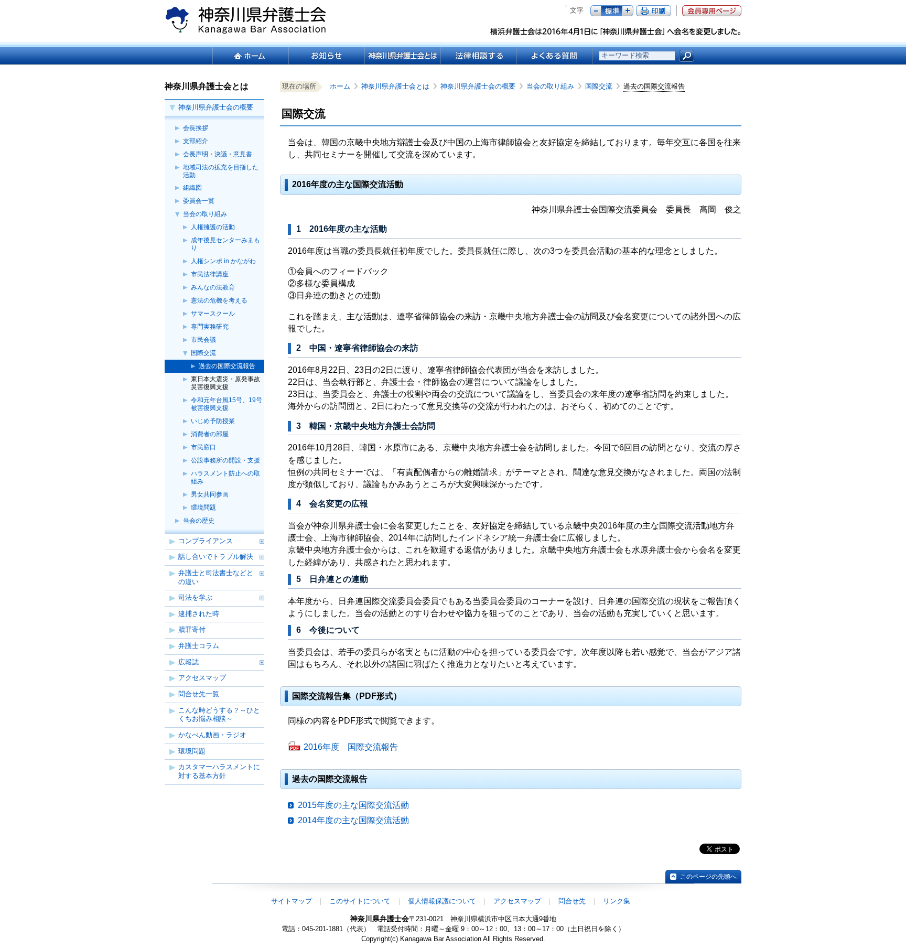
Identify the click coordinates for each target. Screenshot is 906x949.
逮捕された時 (198, 614)
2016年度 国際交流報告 (351, 746)
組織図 (192, 188)
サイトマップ (291, 901)
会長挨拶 (195, 128)
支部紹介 (195, 141)
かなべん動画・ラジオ (212, 735)
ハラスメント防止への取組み (225, 477)
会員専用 (711, 10)
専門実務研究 (210, 326)
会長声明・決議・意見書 (217, 154)
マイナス (595, 10)
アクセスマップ (202, 678)
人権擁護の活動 (213, 227)
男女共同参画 (210, 494)
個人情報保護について (442, 901)
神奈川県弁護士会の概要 (215, 107)
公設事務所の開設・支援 (225, 460)
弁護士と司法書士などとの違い (215, 577)
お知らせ (326, 55)
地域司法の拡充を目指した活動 (220, 171)
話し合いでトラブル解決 (215, 556)
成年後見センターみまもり (225, 244)
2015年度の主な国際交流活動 (353, 805)
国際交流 (203, 353)
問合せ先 (572, 901)
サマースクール (213, 313)
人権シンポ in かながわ (223, 261)
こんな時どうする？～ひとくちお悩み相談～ (219, 714)
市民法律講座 (210, 274)
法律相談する (478, 55)
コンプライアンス (205, 541)
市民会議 (203, 340)
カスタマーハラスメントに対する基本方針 (219, 771)
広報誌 (188, 662)
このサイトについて (360, 901)
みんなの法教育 (213, 287)
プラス (627, 10)
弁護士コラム (198, 646)
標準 (611, 10)
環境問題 (203, 507)
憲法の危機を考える (219, 300)
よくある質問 (554, 55)
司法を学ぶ (195, 597)
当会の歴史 (198, 520)
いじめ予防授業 (213, 421)
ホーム (250, 55)
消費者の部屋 (210, 434)
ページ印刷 (653, 10)
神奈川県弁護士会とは (402, 55)
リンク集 (616, 901)
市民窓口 (203, 447)
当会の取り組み (205, 214)
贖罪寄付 (192, 629)
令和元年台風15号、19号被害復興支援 (226, 404)
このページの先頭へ (708, 876)
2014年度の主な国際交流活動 (353, 820)
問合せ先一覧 (198, 694)
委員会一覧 (198, 201)
